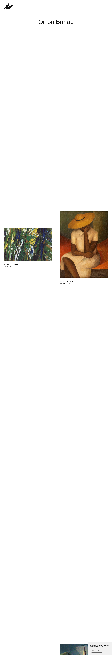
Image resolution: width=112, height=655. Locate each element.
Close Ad (101, 396)
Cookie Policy (99, 646)
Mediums (56, 13)
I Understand (96, 651)
